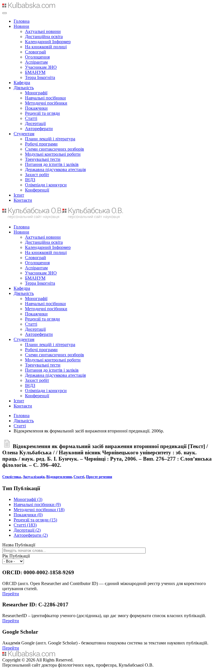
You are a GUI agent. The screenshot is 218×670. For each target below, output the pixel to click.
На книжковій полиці (46, 46)
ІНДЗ (30, 179)
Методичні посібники (46, 103)
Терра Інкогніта (40, 77)
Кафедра (22, 82)
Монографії (36, 92)
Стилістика (11, 477)
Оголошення (37, 57)
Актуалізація (34, 477)
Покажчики (36, 108)
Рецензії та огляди (42, 113)
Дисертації (35, 123)
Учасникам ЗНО (41, 67)
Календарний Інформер (48, 41)
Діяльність (24, 87)
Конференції (37, 190)
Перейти (10, 593)
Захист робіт (37, 174)
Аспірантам (36, 62)
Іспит (19, 195)
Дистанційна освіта (44, 36)
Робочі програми (41, 144)
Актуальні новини (43, 31)
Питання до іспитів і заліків (52, 164)
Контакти (23, 200)
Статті (31, 118)
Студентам (24, 133)
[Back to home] (28, 6)
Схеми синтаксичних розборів (54, 149)
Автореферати (39, 128)
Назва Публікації (18, 544)
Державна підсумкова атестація (55, 169)
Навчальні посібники (45, 97)
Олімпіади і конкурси (46, 184)
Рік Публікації (16, 556)
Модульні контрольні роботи (53, 154)
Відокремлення (59, 477)
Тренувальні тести (42, 159)
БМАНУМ (35, 72)
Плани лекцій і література (50, 138)
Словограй (35, 51)
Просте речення (99, 477)
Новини (21, 26)
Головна (22, 21)
